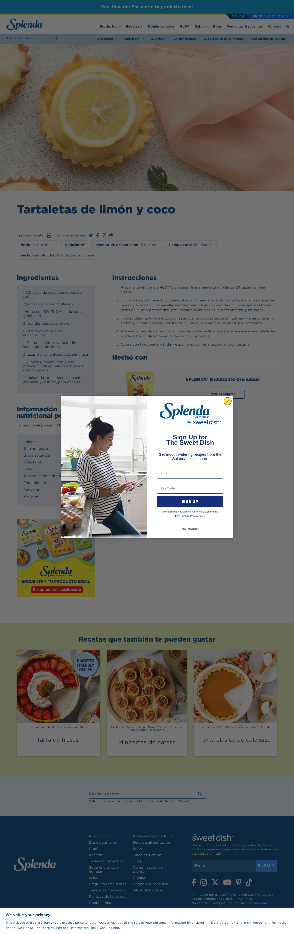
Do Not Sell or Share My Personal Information (250, 922)
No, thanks (190, 528)
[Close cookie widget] (290, 912)
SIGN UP (190, 501)
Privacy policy (197, 516)
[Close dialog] (227, 401)
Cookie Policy (110, 927)
